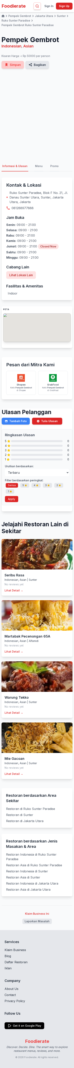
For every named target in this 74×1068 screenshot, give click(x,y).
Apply (11, 499)
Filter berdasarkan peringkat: (24, 480)
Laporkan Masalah (37, 921)
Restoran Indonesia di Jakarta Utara (32, 883)
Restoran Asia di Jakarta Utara (28, 889)
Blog (8, 956)
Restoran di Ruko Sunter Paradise (30, 809)
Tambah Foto (18, 421)
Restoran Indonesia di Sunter (27, 871)
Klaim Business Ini (37, 913)
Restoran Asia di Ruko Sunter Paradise (34, 865)
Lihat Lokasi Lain (21, 275)
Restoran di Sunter (19, 815)
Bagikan (40, 65)
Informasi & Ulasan (15, 166)
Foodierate (14, 6)
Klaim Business (15, 950)
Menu (39, 166)
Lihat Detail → (14, 590)
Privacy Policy (15, 1001)
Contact (10, 995)
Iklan (8, 968)
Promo (54, 166)
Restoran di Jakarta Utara (24, 821)
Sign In (49, 6)
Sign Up (64, 6)
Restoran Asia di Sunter (23, 877)
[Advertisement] (37, 115)
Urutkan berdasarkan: (19, 466)
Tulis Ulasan (49, 421)
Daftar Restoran (16, 962)
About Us (11, 989)
